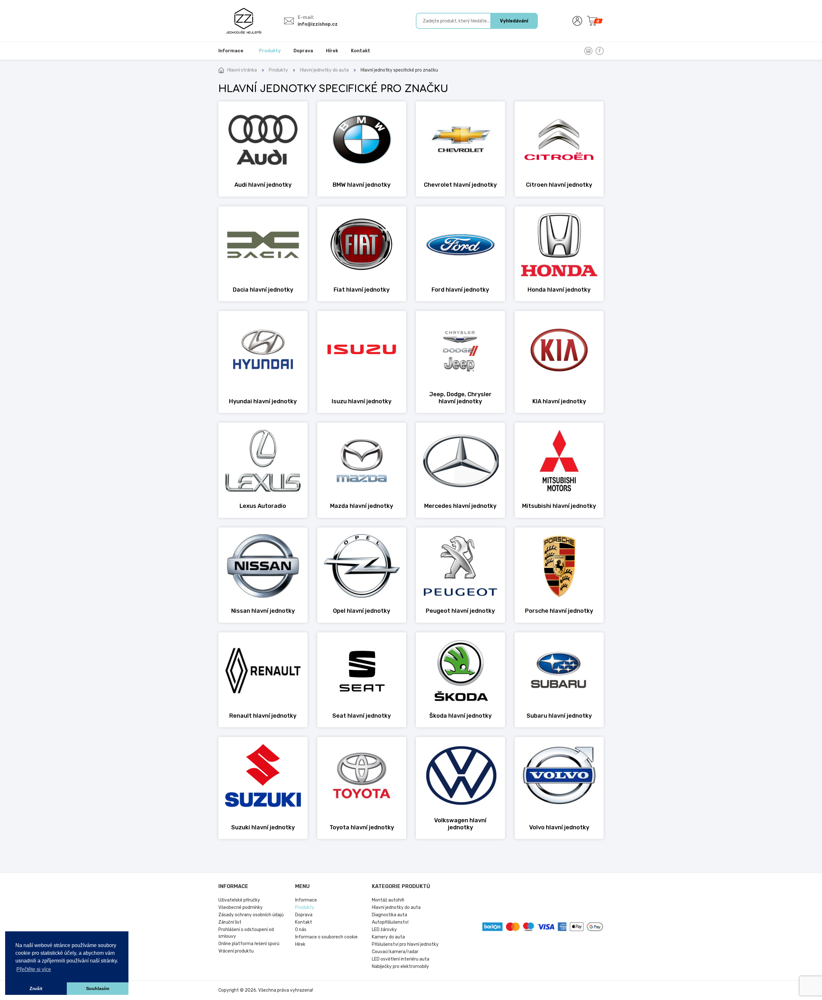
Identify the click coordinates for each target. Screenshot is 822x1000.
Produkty (278, 70)
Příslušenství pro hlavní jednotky (405, 944)
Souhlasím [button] (97, 988)
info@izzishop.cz (318, 24)
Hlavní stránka (242, 70)
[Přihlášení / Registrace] (577, 21)
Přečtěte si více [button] (33, 969)
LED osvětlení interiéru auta (400, 959)
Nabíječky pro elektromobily (400, 966)
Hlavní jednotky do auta (324, 70)
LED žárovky (384, 929)
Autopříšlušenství (390, 922)
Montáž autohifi (388, 900)
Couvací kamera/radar (395, 951)
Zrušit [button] (36, 988)
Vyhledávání (514, 21)
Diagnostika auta (389, 915)
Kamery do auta (388, 937)
